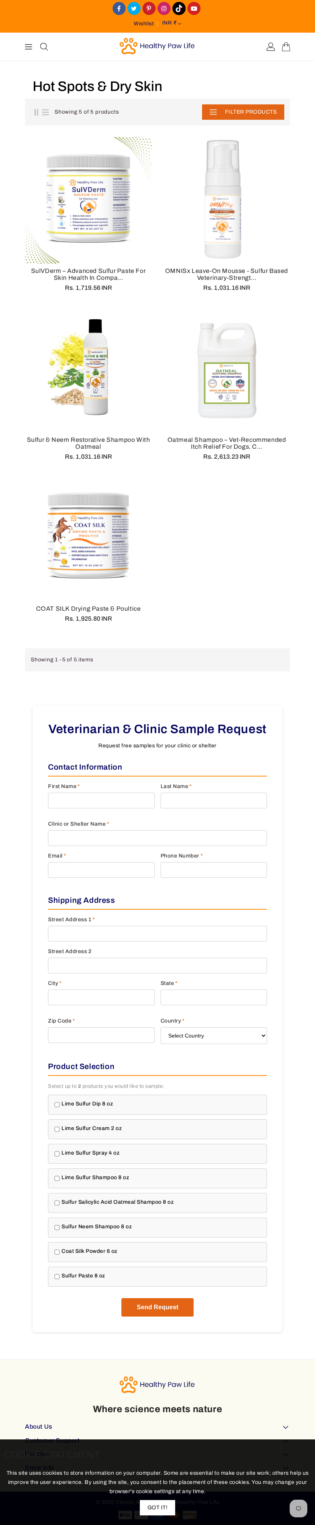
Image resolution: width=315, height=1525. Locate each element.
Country (173, 1021)
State (169, 983)
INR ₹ (169, 23)
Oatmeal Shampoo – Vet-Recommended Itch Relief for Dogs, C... (226, 443)
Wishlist (144, 23)
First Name (64, 786)
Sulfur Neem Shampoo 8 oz (96, 1226)
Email (57, 856)
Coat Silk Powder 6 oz (89, 1251)
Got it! (158, 1507)
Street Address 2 (69, 951)
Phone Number (182, 856)
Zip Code (61, 1021)
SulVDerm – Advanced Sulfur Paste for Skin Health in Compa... (88, 274)
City (55, 983)
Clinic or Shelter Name (78, 824)
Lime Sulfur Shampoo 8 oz (95, 1177)
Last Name (176, 786)
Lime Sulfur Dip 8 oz (87, 1104)
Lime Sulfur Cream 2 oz (91, 1128)
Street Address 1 (71, 919)
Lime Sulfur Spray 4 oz (90, 1153)
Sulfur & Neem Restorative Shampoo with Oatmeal (88, 443)
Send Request (157, 1307)
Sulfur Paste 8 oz (83, 1276)
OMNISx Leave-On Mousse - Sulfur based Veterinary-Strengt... (226, 274)
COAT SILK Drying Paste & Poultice (88, 608)
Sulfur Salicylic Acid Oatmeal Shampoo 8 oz (117, 1202)
